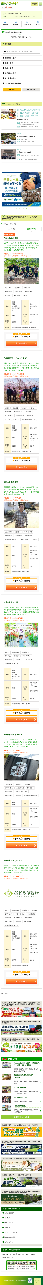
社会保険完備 (8, 532)
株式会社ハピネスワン (13, 734)
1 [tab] (16, 208)
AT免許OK (8, 295)
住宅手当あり (18, 412)
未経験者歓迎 (8, 291)
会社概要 (7, 1218)
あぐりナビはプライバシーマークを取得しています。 (21, 16)
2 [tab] (19, 208)
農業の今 (5, 1254)
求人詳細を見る (21, 343)
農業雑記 (33, 1254)
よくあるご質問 (9, 1213)
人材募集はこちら (34, 4)
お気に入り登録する (22, 336)
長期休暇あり (31, 415)
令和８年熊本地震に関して (13, 14)
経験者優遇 (27, 288)
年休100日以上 (9, 415)
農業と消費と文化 (23, 1254)
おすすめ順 (11, 229)
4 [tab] (26, 208)
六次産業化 (8, 288)
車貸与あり (17, 288)
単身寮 (7, 408)
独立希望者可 (28, 291)
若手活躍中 (18, 291)
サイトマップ (8, 1222)
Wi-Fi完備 (7, 419)
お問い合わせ (8, 1242)
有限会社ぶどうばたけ (13, 860)
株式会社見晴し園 (11, 602)
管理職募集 (8, 412)
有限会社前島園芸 (11, 482)
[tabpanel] (21, 189)
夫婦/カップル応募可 (21, 792)
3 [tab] (23, 208)
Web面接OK (27, 921)
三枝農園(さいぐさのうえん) (15, 358)
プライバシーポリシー (11, 1232)
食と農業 (12, 1254)
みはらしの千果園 (11, 238)
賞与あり (33, 408)
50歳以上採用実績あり (11, 539)
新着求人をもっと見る (21, 1117)
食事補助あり (28, 918)
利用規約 (7, 1227)
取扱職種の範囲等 (9, 1237)
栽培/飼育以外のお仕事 (20, 295)
